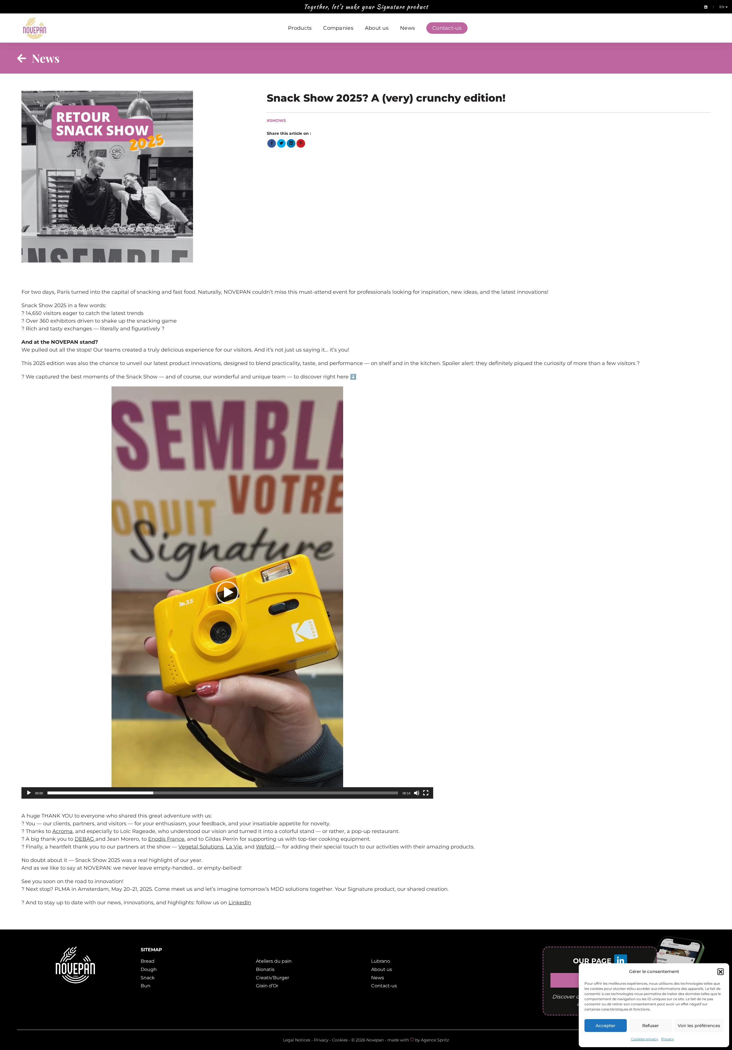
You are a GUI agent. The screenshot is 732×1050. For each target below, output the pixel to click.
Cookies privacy (644, 1039)
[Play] (29, 793)
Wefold (266, 847)
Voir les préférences (699, 1025)
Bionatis (265, 969)
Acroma (62, 831)
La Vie (234, 847)
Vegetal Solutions (200, 847)
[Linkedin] (704, 7)
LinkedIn (239, 902)
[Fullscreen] (426, 793)
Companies (338, 28)
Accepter (605, 1025)
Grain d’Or (267, 985)
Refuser (650, 1025)
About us (377, 28)
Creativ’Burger (272, 977)
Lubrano (380, 961)
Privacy (667, 1039)
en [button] (722, 7)
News (407, 28)
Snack (148, 977)
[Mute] (416, 793)
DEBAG (85, 839)
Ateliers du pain (274, 961)
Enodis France (166, 839)
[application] (227, 592)
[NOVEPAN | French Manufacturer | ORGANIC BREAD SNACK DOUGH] (34, 28)
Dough (149, 969)
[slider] (222, 793)
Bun (145, 985)
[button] (720, 971)
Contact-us (447, 28)
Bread (147, 961)
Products (300, 28)
